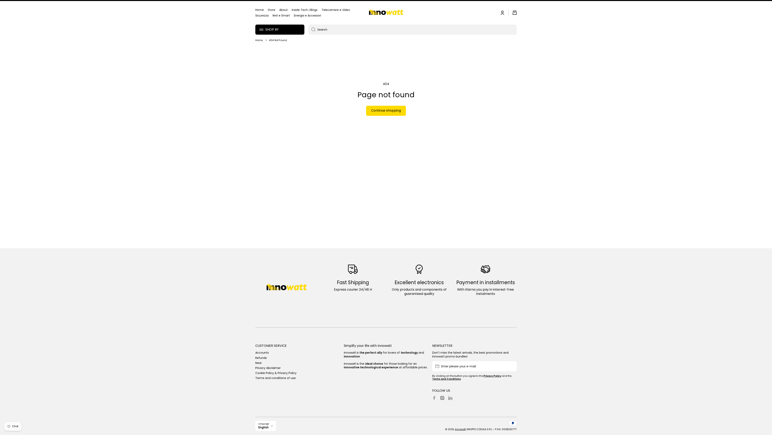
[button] (515, 13)
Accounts (262, 352)
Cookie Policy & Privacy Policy (276, 373)
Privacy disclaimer (268, 368)
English (263, 427)
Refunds (261, 358)
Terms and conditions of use (275, 378)
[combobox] (412, 30)
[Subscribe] (512, 366)
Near (258, 363)
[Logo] (386, 13)
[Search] (311, 30)
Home (259, 40)
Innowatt (460, 429)
